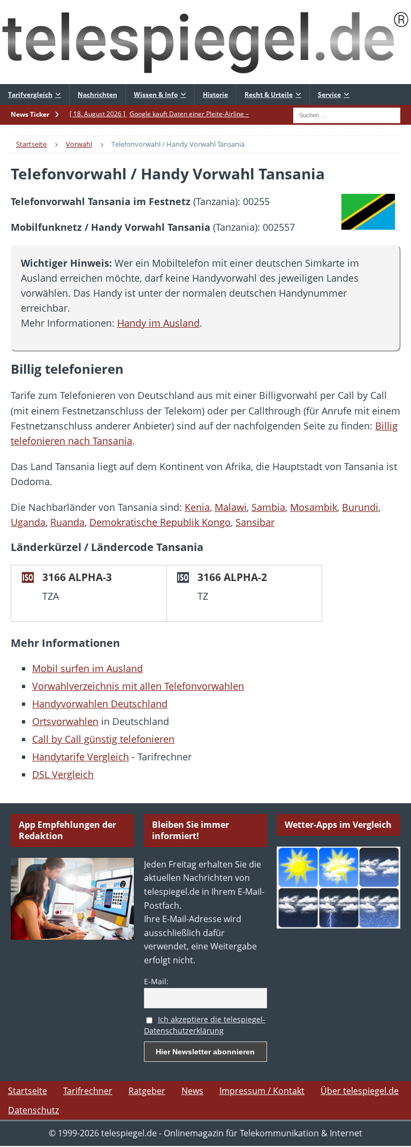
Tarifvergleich (30, 94)
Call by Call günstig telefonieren (103, 739)
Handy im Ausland (158, 322)
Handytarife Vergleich (80, 756)
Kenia (197, 507)
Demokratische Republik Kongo (160, 522)
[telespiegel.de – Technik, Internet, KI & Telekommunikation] (205, 42)
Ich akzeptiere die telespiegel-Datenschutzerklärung (204, 1025)
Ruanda (67, 522)
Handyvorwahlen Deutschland (100, 703)
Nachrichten (97, 94)
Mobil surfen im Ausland (87, 668)
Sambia (268, 507)
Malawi (231, 507)
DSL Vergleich (63, 774)
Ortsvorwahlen (65, 721)
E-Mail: (156, 981)
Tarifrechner (87, 1091)
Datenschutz (33, 1110)
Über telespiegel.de (360, 1091)
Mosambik (313, 507)
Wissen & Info (156, 94)
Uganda (28, 522)
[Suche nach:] (346, 114)
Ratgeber (146, 1091)
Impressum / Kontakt (262, 1091)
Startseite (27, 1091)
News (192, 1091)
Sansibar (255, 522)
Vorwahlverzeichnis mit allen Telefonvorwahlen (138, 686)
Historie (215, 94)
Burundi (360, 507)
